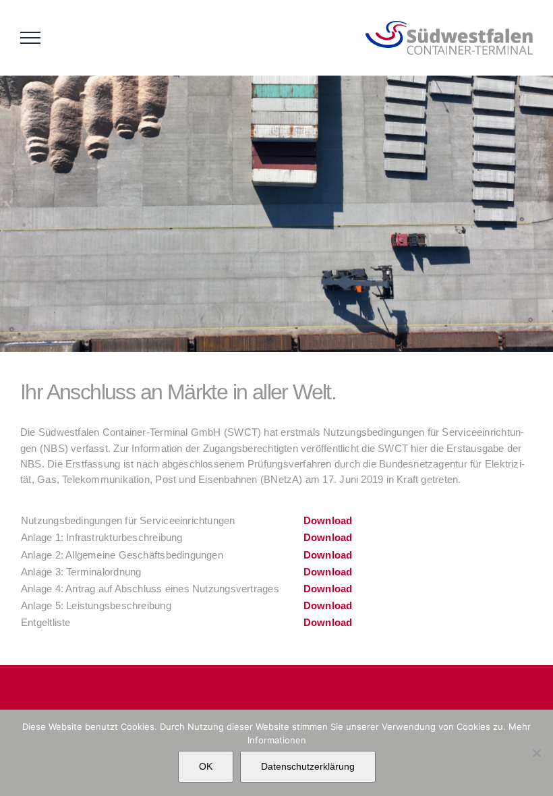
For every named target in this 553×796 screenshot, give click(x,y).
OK (205, 766)
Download (328, 520)
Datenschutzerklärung (308, 766)
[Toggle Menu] (30, 38)
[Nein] (536, 753)
